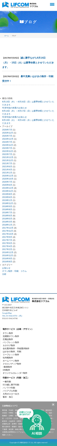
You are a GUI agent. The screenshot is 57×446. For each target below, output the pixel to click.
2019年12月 (7, 188)
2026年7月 (7, 130)
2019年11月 (7, 191)
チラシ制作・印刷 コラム (14, 271)
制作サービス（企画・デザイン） (18, 329)
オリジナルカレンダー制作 (15, 373)
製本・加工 (8, 397)
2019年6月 (7, 197)
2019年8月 (7, 194)
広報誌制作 (8, 339)
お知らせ (6, 268)
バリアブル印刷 (10, 391)
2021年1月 (7, 172)
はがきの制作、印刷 (12, 351)
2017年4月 (7, 246)
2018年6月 (7, 215)
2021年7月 (7, 163)
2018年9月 (7, 206)
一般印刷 (7, 382)
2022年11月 (7, 151)
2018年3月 (7, 222)
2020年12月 (7, 176)
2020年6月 (7, 185)
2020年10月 (7, 179)
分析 (4, 274)
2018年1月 (7, 225)
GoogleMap (7, 313)
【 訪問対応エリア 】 (9, 406)
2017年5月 (7, 243)
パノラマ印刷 (9, 388)
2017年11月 (7, 231)
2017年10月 (7, 234)
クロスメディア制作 (12, 364)
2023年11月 (7, 145)
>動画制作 (7, 367)
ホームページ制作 (11, 361)
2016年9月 (7, 258)
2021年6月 (7, 166)
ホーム (6, 36)
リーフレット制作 (11, 355)
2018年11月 (7, 203)
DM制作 (6, 370)
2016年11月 (7, 255)
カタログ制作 (9, 345)
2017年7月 (7, 240)
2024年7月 (7, 142)
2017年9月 (7, 237)
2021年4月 (7, 169)
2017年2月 (7, 249)
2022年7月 (7, 154)
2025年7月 (7, 136)
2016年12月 (7, 252)
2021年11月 (7, 160)
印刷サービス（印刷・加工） (16, 378)
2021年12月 (7, 157)
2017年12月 (7, 228)
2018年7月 (7, 212)
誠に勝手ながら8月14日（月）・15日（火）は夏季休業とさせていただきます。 (28, 62)
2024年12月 (7, 139)
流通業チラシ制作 (11, 336)
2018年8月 (7, 209)
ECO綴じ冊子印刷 (11, 385)
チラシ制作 (8, 333)
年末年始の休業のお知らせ (14, 108)
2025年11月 (7, 133)
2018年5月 (7, 218)
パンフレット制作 (11, 342)
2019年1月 (7, 200)
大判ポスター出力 (11, 394)
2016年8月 (7, 261)
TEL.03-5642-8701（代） (12, 316)
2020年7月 (7, 182)
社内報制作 (8, 358)
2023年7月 (7, 148)
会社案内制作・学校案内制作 (16, 348)
